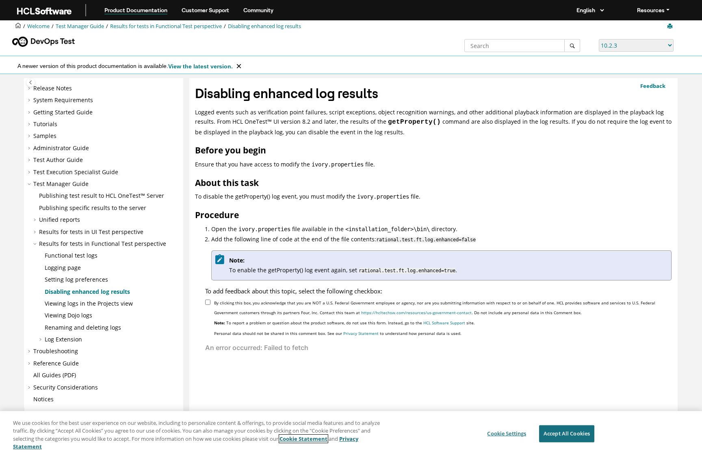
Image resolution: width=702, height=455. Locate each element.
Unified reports (59, 219)
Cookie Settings (506, 433)
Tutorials (45, 124)
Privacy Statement (361, 333)
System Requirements (63, 100)
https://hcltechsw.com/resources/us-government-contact (416, 312)
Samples (44, 136)
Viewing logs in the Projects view (89, 303)
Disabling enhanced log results (264, 26)
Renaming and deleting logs (83, 327)
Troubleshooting (55, 351)
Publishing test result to (101, 195)
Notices (43, 399)
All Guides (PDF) (54, 375)
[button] (30, 88)
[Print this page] (671, 26)
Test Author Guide (58, 160)
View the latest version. (200, 66)
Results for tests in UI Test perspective (91, 232)
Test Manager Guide (80, 26)
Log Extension (63, 339)
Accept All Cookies (567, 433)
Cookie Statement (303, 438)
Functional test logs (71, 255)
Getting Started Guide (63, 112)
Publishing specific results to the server (92, 208)
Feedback (652, 86)
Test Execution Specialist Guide (75, 172)
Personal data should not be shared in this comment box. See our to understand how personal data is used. (338, 333)
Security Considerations (65, 387)
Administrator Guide (61, 148)
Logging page (63, 267)
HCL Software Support (444, 323)
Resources (651, 10)
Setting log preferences (76, 279)
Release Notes (52, 88)
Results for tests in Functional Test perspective (166, 26)
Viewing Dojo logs (68, 315)
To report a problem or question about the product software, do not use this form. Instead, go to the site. (344, 323)
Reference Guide (56, 363)
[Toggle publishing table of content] (30, 82)
